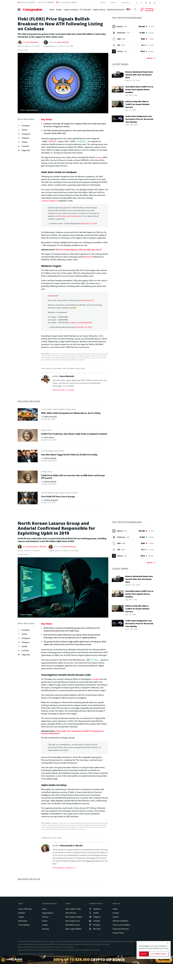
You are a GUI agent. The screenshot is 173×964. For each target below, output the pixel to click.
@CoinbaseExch (75, 216)
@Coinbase (62, 216)
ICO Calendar (85, 9)
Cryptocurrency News (71, 369)
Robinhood (88, 257)
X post (98, 157)
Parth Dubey (49, 437)
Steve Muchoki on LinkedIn (63, 390)
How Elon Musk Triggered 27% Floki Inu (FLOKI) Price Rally (69, 454)
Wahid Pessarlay (50, 417)
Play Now (163, 959)
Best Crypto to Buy (73, 909)
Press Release (23, 925)
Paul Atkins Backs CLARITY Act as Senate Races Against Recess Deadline (139, 89)
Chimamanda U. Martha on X (64, 867)
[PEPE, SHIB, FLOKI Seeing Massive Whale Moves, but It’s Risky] (28, 415)
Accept (144, 954)
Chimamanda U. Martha (36, 546)
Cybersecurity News (49, 838)
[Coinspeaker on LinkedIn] (150, 2)
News (52, 9)
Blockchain (22, 921)
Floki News (45, 369)
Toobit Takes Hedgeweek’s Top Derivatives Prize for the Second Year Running (139, 119)
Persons (45, 917)
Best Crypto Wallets (73, 929)
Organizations (47, 913)
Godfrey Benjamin (51, 500)
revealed (95, 679)
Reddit (24, 142)
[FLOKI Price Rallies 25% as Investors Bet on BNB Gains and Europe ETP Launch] (28, 477)
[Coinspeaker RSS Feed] (154, 2)
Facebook (26, 125)
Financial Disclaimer (121, 929)
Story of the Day (71, 493)
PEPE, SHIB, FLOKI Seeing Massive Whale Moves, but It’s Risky (71, 413)
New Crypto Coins (73, 921)
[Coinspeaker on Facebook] (137, 2)
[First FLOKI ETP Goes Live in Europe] (28, 498)
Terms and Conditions (121, 925)
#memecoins (86, 300)
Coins (44, 909)
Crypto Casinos (99, 9)
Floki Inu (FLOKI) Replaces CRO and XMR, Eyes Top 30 (78, 249)
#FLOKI (50, 296)
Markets (21, 913)
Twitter (25, 130)
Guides (59, 9)
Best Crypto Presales (74, 917)
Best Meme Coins (73, 925)
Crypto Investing (71, 9)
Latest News (120, 64)
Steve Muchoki (32, 42)
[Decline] (167, 943)
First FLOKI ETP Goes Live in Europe (58, 496)
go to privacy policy (158, 954)
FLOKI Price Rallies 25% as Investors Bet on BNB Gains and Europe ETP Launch (73, 476)
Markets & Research (115, 9)
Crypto (21, 917)
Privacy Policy (118, 933)
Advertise (125, 2)
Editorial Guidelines (120, 921)
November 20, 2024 (89, 223)
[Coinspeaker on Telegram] (146, 2)
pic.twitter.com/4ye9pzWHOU (80, 322)
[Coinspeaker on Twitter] (141, 2)
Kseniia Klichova (69, 546)
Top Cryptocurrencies (127, 17)
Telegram (25, 138)
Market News (46, 430)
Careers (116, 917)
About (102, 2)
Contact (113, 2)
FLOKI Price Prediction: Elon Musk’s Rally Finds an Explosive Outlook (74, 434)
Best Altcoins (71, 913)
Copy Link (25, 150)
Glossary (45, 929)
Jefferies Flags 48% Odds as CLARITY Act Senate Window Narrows (137, 104)
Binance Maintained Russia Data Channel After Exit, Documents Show (139, 75)
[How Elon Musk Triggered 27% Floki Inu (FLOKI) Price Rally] (28, 457)
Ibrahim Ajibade (50, 458)
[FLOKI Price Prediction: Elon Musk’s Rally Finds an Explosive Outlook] (28, 436)
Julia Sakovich (63, 42)
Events (44, 921)
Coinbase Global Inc (49, 201)
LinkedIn (25, 146)
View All (150, 58)
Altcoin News (56, 369)
